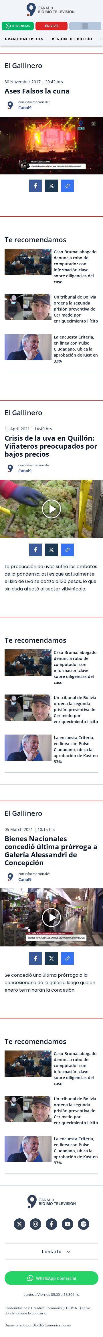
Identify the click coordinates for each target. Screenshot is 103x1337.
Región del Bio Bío (72, 39)
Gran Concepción (24, 39)
